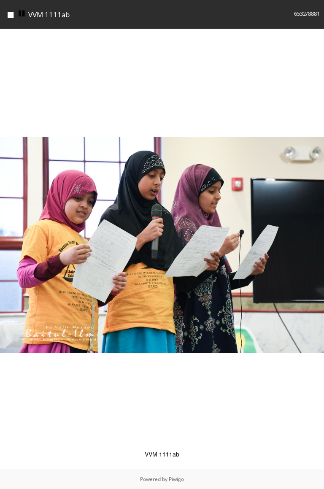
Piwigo (176, 479)
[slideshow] (22, 13)
